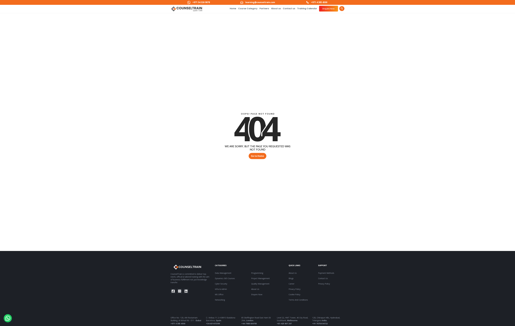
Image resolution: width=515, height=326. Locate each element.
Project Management (260, 278)
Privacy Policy (294, 289)
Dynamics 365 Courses (225, 278)
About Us (255, 289)
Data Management (223, 273)
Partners (264, 8)
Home (233, 8)
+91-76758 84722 (320, 323)
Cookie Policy (294, 294)
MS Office (219, 294)
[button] (8, 318)
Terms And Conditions (298, 300)
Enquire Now (328, 8)
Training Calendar (307, 8)
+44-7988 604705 (249, 323)
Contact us (289, 8)
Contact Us (323, 278)
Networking (220, 300)
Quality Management (260, 283)
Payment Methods (326, 273)
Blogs (291, 278)
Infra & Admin (221, 289)
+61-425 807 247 (284, 323)
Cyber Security (221, 283)
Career (291, 283)
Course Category (248, 8)
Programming (257, 273)
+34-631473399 (213, 323)
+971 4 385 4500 (178, 323)
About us (276, 8)
